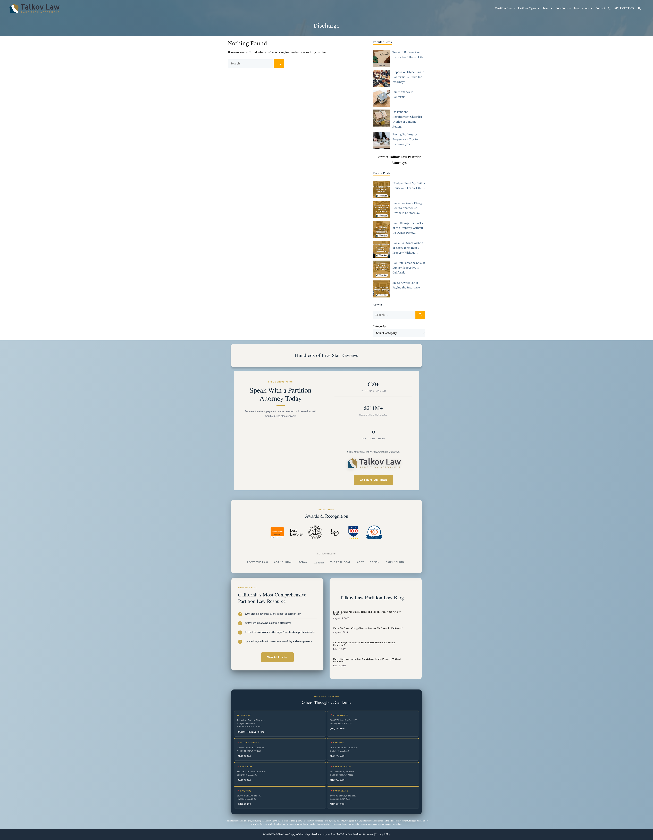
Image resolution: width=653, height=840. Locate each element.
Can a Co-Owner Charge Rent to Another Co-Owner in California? (368, 628)
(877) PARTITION (623, 8)
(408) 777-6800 (337, 756)
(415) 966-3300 (337, 780)
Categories (380, 326)
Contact (600, 8)
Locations (562, 8)
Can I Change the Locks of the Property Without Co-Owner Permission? (364, 644)
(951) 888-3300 (244, 804)
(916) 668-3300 (337, 804)
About (585, 8)
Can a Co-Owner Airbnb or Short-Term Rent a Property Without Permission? (367, 660)
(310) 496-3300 (337, 728)
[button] (639, 8)
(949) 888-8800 (244, 756)
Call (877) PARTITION (373, 479)
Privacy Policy (382, 834)
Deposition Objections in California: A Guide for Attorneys (408, 77)
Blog (576, 8)
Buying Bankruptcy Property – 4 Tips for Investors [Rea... (405, 139)
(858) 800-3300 (244, 780)
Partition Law (503, 8)
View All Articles (277, 657)
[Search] (279, 63)
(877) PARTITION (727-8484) (250, 732)
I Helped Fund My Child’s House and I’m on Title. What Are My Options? (367, 613)
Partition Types (527, 8)
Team (546, 8)
